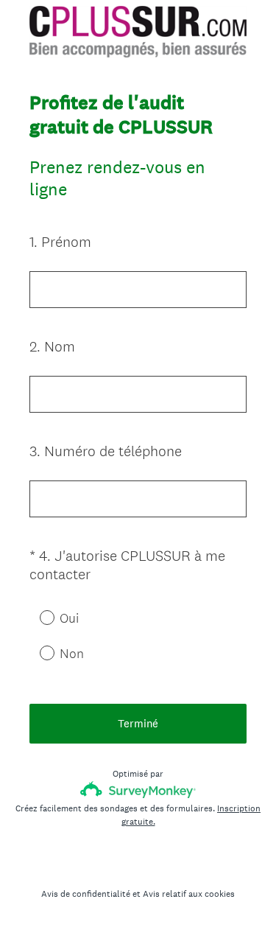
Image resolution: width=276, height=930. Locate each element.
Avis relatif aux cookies (189, 894)
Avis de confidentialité (85, 894)
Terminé (138, 723)
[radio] (36, 616)
